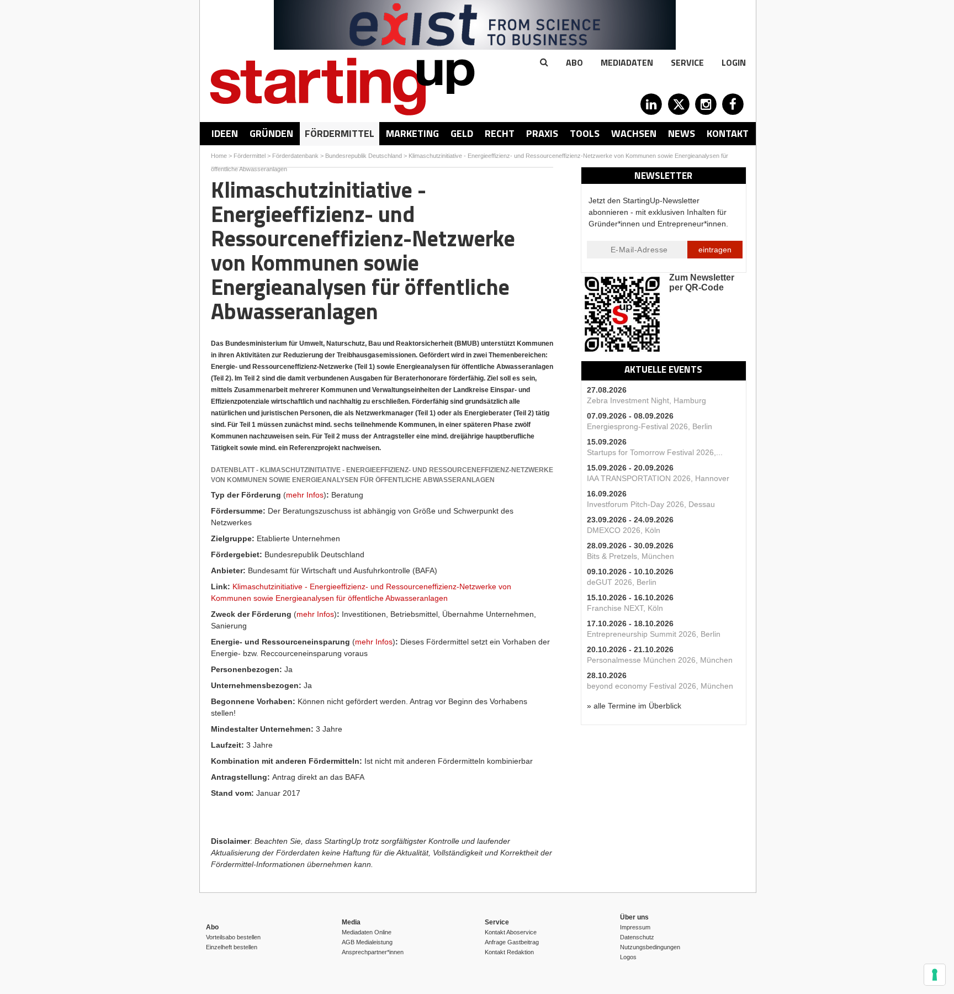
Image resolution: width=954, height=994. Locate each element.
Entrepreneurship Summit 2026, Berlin (653, 634)
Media (351, 922)
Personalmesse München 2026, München (660, 659)
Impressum (635, 927)
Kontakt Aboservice (511, 932)
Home (219, 155)
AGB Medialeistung (367, 942)
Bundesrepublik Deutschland (363, 155)
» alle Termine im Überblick (634, 705)
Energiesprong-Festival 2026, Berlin (649, 426)
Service (687, 62)
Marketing (412, 133)
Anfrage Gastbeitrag (512, 942)
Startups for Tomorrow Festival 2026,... (655, 452)
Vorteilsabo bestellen (233, 937)
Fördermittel (339, 133)
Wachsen (633, 133)
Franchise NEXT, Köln (625, 608)
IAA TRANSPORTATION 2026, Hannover (658, 478)
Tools (585, 133)
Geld (462, 133)
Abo (574, 62)
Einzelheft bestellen (231, 947)
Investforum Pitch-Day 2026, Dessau (651, 504)
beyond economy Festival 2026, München (660, 685)
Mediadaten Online (366, 932)
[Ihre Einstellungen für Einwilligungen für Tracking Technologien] (934, 974)
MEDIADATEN (627, 62)
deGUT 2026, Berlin (621, 582)
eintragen (715, 249)
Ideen (224, 133)
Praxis (542, 133)
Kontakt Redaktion (509, 952)
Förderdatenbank (295, 155)
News (681, 133)
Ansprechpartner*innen (373, 952)
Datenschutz (637, 937)
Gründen (271, 133)
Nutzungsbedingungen (650, 947)
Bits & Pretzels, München (630, 556)
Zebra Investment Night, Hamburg (646, 400)
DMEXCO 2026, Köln (623, 530)
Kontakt (728, 133)
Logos (628, 957)
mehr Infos (305, 494)
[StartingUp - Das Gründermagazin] (342, 86)
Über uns (634, 917)
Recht (500, 133)
